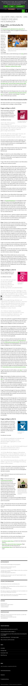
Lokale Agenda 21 (22, 340)
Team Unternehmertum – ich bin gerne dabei (10, 637)
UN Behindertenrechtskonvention (11, 342)
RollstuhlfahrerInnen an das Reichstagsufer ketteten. (14, 366)
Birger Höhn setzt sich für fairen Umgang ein (12, 544)
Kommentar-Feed (4, 652)
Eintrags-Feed (3, 650)
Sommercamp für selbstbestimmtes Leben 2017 (13, 28)
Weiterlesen (20, 6)
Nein (12, 6)
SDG (22, 53)
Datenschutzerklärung (4, 684)
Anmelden (3, 648)
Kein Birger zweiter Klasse (8, 541)
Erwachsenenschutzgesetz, (7, 480)
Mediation (3, 674)
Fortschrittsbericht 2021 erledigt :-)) (8, 631)
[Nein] (26, 4)
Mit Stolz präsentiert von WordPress (15, 684)
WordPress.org (4, 655)
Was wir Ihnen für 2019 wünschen (7, 639)
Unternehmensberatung (5, 670)
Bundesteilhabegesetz (10, 200)
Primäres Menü (26, 11)
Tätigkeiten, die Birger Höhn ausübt (13, 66)
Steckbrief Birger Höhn (7, 547)
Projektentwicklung (5, 679)
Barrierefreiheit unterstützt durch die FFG (9, 629)
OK (5, 6)
